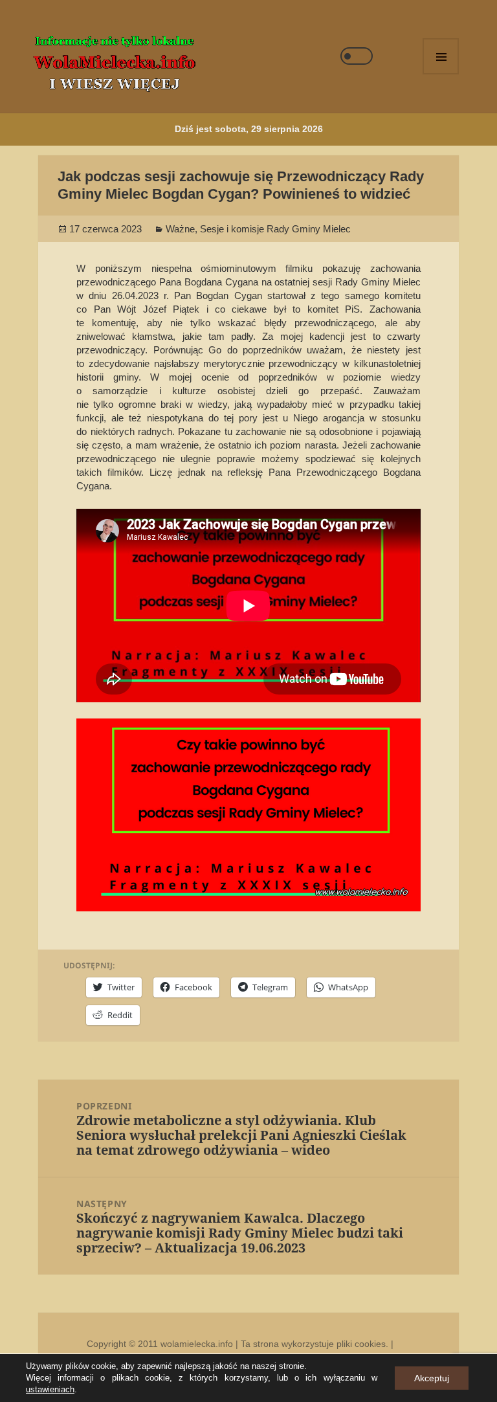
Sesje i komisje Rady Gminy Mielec (275, 228)
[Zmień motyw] (356, 56)
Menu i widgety (441, 56)
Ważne (180, 228)
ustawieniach (50, 1389)
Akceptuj (431, 1378)
